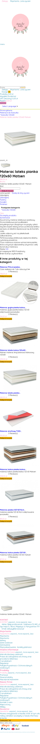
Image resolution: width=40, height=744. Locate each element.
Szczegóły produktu (8, 215)
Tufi (7, 249)
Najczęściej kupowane (9, 679)
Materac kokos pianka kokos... (13, 469)
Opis (2, 213)
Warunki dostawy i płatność (11, 654)
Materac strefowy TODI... (11, 431)
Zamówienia (5, 645)
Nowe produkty (6, 677)
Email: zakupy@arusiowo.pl (12, 629)
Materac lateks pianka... (10, 393)
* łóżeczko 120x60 (8, 210)
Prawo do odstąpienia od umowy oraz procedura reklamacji (15, 657)
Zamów (3, 103)
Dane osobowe (6, 643)
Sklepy (2, 707)
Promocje (4, 675)
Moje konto (4, 636)
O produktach (6, 661)
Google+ (3, 202)
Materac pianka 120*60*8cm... (12, 510)
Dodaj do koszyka (7, 191)
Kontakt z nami (6, 702)
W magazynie (5, 251)
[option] (6, 165)
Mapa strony (5, 704)
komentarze (5, 218)
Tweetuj (3, 200)
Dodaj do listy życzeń (20, 193)
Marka (2, 249)
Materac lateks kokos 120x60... (13, 350)
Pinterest (3, 204)
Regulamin (4, 663)
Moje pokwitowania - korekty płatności (16, 647)
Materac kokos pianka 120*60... (13, 552)
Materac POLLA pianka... (10, 267)
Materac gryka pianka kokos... (13, 307)
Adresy (3, 640)
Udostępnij (4, 197)
